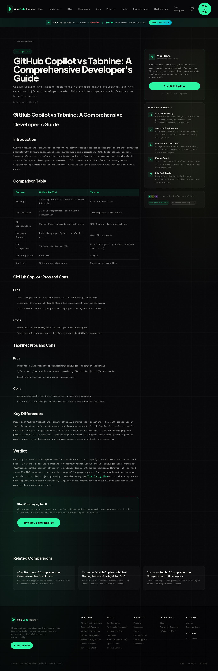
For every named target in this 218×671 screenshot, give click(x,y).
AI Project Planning (91, 623)
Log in (192, 9)
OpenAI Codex (113, 643)
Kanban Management (90, 635)
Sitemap (203, 663)
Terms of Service (169, 627)
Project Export (88, 643)
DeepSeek (111, 635)
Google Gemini (114, 648)
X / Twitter (192, 638)
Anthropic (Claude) (117, 627)
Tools (124, 9)
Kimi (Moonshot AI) (117, 639)
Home (40, 9)
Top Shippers (179, 9)
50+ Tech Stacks (89, 648)
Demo (98, 9)
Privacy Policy (167, 631)
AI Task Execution (90, 631)
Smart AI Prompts (90, 627)
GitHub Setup (113, 623)
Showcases (84, 9)
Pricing (110, 9)
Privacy (192, 663)
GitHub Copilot (115, 631)
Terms (181, 663)
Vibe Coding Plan (97, 476)
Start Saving (159, 22)
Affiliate (138, 643)
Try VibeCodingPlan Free (39, 522)
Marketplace (161, 9)
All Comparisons (25, 41)
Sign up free (192, 627)
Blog (70, 9)
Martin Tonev (55, 663)
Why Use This (204, 9)
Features (54, 9)
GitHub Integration (91, 639)
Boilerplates (141, 9)
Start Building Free (174, 86)
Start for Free (22, 645)
